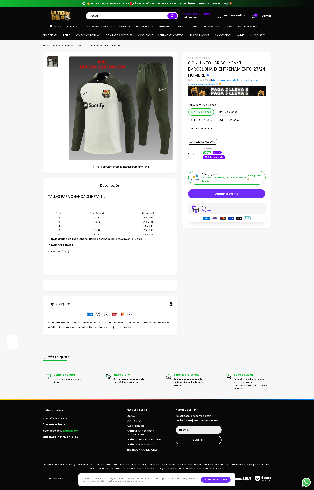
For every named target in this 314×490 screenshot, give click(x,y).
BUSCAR (131, 415)
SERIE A (181, 26)
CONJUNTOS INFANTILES (119, 35)
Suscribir (198, 440)
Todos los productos (62, 45)
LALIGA (123, 26)
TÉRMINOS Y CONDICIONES (142, 449)
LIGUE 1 (194, 26)
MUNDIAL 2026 (257, 35)
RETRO (66, 35)
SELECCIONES (50, 35)
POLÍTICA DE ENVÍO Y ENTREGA (144, 439)
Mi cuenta (191, 17)
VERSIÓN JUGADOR (199, 35)
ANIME (240, 35)
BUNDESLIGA (165, 26)
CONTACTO (134, 421)
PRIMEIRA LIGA (211, 26)
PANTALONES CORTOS (170, 35)
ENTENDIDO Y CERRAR (216, 479)
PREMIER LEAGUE (144, 26)
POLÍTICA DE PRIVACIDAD (141, 444)
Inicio (45, 45)
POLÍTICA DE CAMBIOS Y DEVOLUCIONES (141, 432)
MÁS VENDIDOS (223, 35)
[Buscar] (172, 16)
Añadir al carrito (226, 194)
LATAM (228, 26)
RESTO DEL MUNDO (248, 26)
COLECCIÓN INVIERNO (88, 35)
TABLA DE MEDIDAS (204, 141)
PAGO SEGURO (135, 426)
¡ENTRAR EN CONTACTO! (100, 26)
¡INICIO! (57, 26)
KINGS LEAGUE (145, 35)
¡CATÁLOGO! (74, 26)
